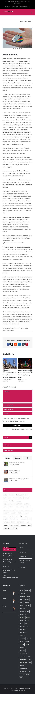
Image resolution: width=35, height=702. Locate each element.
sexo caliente (20, 522)
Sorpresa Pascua (14, 471)
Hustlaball (6, 513)
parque (5, 516)
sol (27, 522)
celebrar (26, 498)
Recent (17, 458)
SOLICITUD (23, 552)
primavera (24, 516)
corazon (26, 504)
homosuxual (28, 510)
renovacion (23, 519)
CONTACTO (23, 556)
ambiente (25, 495)
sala (29, 519)
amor (4, 498)
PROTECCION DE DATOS (25, 562)
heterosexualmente (8, 510)
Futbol (23, 507)
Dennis (6, 328)
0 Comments (10, 330)
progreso (5, 519)
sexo (13, 522)
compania (18, 501)
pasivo (17, 516)
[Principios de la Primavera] (6, 463)
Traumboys (23, 525)
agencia (11, 495)
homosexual (19, 510)
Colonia (11, 501)
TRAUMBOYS (21, 690)
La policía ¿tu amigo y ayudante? (19, 479)
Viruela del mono (8, 528)
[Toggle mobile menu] (31, 13)
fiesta (11, 507)
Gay (28, 507)
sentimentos (6, 522)
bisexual (15, 498)
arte (9, 498)
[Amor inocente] (17, 38)
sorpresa (5, 525)
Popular (7, 458)
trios (29, 525)
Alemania (18, 495)
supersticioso (14, 525)
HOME (22, 548)
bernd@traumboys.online (10, 577)
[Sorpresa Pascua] (6, 471)
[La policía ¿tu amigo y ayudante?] (6, 479)
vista (16, 528)
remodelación (14, 519)
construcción (18, 504)
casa (21, 498)
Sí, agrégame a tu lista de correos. (22, 429)
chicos (5, 501)
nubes (26, 513)
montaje (20, 513)
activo (5, 495)
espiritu (5, 507)
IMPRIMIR (23, 567)
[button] (4, 369)
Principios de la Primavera (17, 463)
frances (17, 507)
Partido (11, 516)
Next (29, 21)
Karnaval (13, 513)
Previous (24, 21)
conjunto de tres (7, 504)
